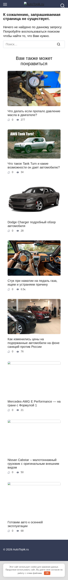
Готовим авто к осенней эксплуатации (25, 524)
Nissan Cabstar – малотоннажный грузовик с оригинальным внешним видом (33, 463)
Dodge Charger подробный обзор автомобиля (32, 224)
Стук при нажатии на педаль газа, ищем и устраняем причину (32, 282)
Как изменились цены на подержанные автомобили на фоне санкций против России (33, 342)
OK (47, 573)
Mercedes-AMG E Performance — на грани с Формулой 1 (34, 403)
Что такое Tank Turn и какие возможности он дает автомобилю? (34, 165)
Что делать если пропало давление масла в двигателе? (34, 113)
